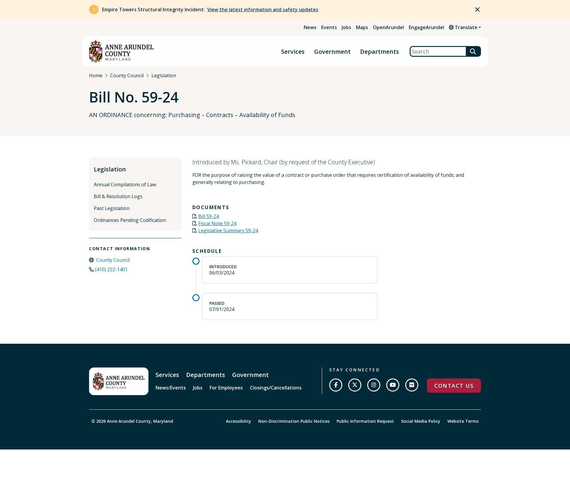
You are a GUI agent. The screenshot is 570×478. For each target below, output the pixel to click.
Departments (379, 52)
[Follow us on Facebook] (335, 385)
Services (293, 52)
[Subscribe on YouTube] (392, 385)
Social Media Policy (420, 421)
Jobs (346, 27)
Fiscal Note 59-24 (217, 223)
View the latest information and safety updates (262, 9)
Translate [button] (465, 27)
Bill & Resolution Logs (118, 196)
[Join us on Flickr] (411, 385)
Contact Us (454, 385)
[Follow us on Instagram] (373, 385)
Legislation (163, 75)
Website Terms (463, 421)
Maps (362, 27)
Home (95, 75)
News (310, 27)
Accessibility (238, 421)
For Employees (226, 387)
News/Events (171, 387)
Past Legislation (111, 208)
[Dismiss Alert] (477, 9)
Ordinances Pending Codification (130, 220)
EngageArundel (426, 27)
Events (329, 27)
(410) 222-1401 (111, 269)
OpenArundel (388, 27)
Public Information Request (365, 421)
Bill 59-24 (208, 216)
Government (332, 52)
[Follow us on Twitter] (354, 385)
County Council (127, 75)
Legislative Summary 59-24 (228, 230)
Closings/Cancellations (276, 387)
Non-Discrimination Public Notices (294, 421)
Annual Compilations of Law (125, 184)
